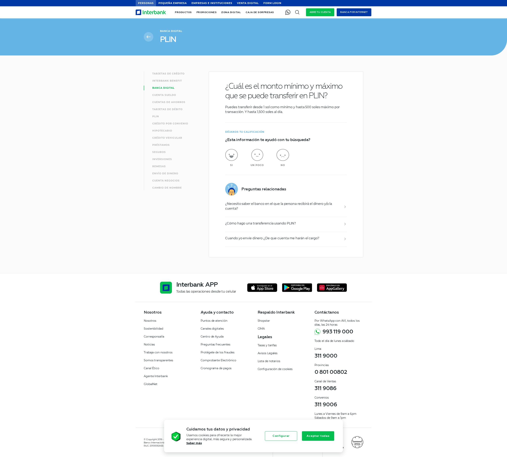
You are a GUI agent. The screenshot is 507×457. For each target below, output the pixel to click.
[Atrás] (148, 37)
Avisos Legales (268, 353)
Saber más (194, 443)
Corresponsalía (154, 336)
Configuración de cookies (275, 369)
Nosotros (150, 320)
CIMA (261, 328)
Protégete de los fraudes (217, 352)
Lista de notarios (269, 361)
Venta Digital (248, 3)
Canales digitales (212, 328)
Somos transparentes (158, 360)
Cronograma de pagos (216, 368)
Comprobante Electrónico (218, 360)
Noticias (149, 344)
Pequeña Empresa (172, 3)
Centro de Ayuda (212, 336)
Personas (146, 3)
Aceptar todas (318, 436)
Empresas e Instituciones (212, 3)
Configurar (281, 436)
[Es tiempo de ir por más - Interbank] (151, 12)
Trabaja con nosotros (158, 352)
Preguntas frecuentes (215, 344)
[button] (167, 437)
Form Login (272, 3)
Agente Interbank (156, 376)
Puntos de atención (214, 320)
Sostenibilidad (153, 328)
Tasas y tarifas (267, 345)
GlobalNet (150, 384)
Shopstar (264, 320)
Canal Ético (151, 368)
